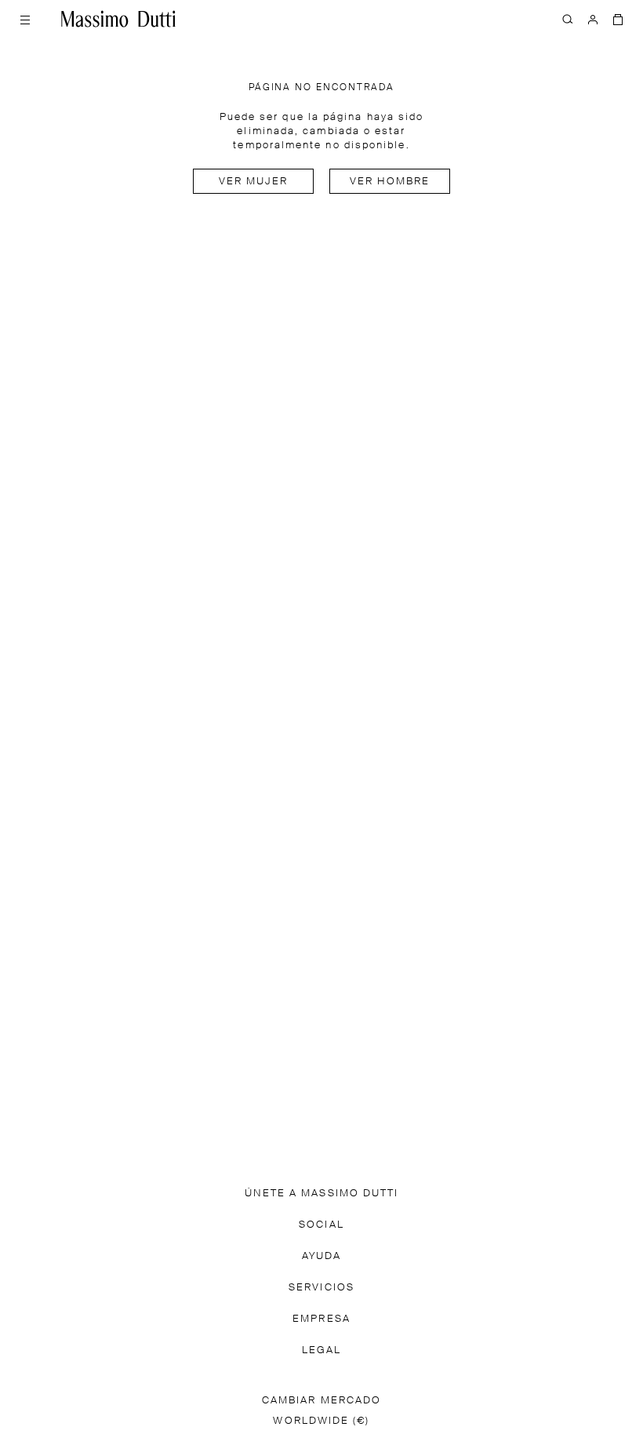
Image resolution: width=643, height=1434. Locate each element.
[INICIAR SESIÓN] (592, 18)
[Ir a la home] (118, 18)
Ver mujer (254, 182)
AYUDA (321, 1256)
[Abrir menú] (25, 18)
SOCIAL (321, 1225)
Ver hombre (390, 182)
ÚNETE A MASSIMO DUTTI (322, 1193)
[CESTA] (617, 18)
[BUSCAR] (567, 18)
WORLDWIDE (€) (321, 1421)
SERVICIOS (321, 1288)
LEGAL (321, 1350)
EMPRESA (321, 1319)
